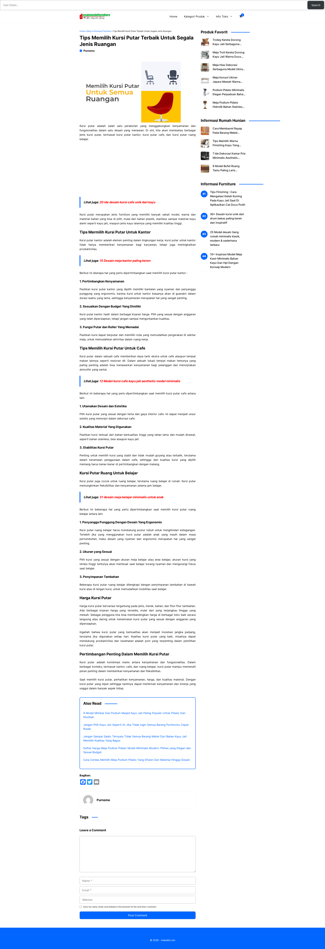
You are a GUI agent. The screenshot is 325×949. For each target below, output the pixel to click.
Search (315, 5)
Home (173, 16)
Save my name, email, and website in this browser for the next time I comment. (120, 906)
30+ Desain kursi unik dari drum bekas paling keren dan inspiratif (227, 218)
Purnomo (89, 50)
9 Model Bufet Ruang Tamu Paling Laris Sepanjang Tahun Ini (226, 170)
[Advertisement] (138, 169)
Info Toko (222, 16)
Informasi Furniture (102, 31)
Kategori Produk (194, 16)
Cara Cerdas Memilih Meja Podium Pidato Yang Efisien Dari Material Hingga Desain (136, 759)
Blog (89, 31)
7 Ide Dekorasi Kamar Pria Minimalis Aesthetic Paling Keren (229, 158)
